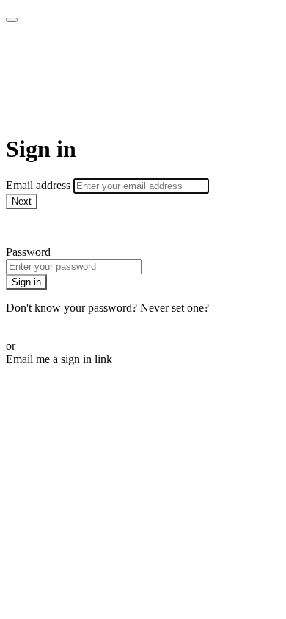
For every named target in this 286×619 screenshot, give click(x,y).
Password (28, 252)
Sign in (26, 281)
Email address (39, 185)
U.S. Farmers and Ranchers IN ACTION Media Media (118, 78)
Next (22, 201)
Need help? (32, 227)
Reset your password (54, 321)
